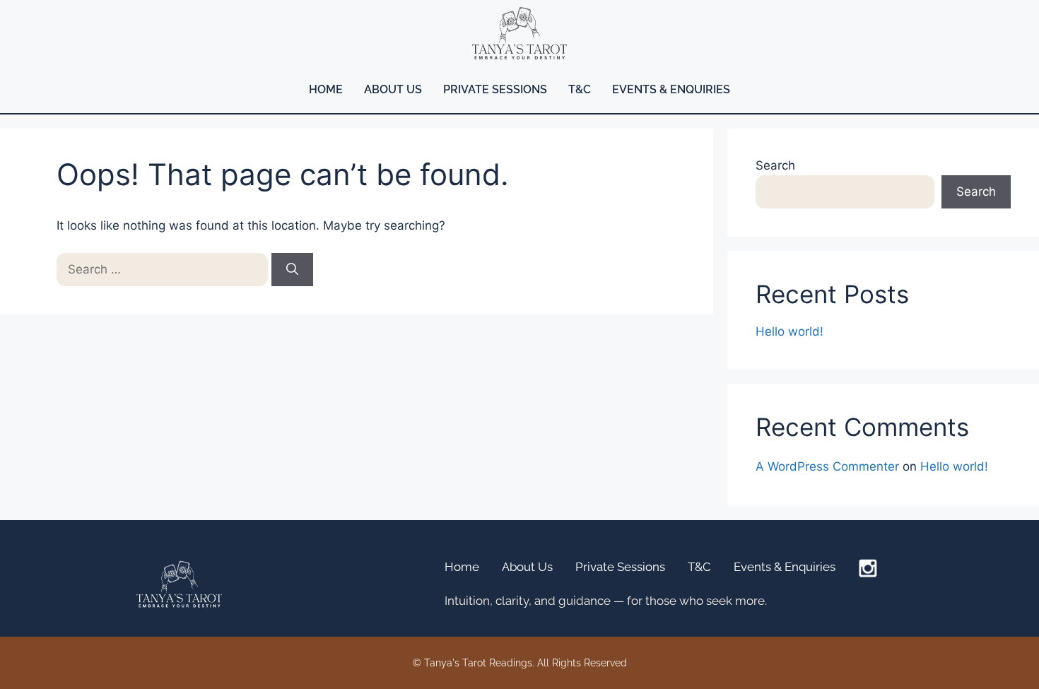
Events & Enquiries (671, 89)
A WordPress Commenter (827, 466)
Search (775, 165)
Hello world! (789, 331)
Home (326, 89)
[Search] (292, 270)
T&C (579, 89)
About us (393, 89)
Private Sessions (495, 89)
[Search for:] (164, 269)
